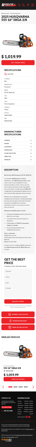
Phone (8, 277)
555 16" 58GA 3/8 (12, 368)
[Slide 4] (26, 386)
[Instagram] (29, 417)
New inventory (5, 13)
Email (7, 282)
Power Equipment (15, 13)
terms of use (4, 430)
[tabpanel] (25, 407)
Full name (9, 271)
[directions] (28, 4)
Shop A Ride (11, 437)
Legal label (10, 74)
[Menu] (33, 5)
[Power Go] (17, 440)
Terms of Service (19, 307)
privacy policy (29, 429)
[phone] (23, 4)
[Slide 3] (21, 386)
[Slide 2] (15, 386)
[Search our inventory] (19, 4)
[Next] (33, 387)
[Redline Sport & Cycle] (8, 5)
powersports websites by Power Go (24, 435)
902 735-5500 (8, 411)
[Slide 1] (10, 386)
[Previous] (3, 387)
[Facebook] (27, 417)
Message (8, 288)
